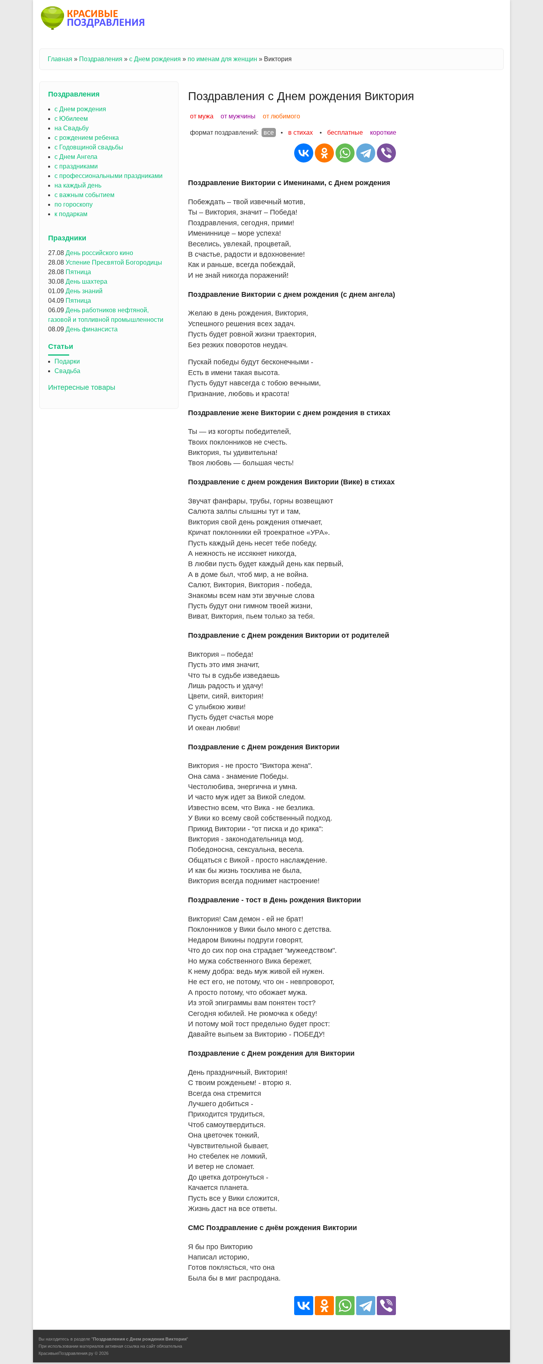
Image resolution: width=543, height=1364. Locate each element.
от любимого (281, 116)
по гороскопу (73, 204)
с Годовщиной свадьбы (88, 147)
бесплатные (345, 132)
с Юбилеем (71, 118)
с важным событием (84, 195)
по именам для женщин (222, 59)
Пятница (78, 272)
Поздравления (100, 59)
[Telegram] (365, 153)
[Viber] (386, 153)
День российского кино (99, 253)
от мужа (201, 116)
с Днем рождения (155, 59)
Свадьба (67, 371)
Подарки (67, 361)
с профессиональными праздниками (108, 175)
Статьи (60, 346)
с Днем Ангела (75, 156)
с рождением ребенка (86, 137)
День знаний (84, 291)
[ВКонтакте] (303, 153)
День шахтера (86, 281)
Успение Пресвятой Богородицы (114, 262)
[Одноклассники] (324, 153)
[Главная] (93, 19)
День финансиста (92, 329)
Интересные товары (81, 387)
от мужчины (238, 116)
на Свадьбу (71, 128)
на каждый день (77, 185)
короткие (383, 132)
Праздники (67, 238)
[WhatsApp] (345, 153)
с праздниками (76, 166)
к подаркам (70, 214)
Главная (60, 59)
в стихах (300, 132)
